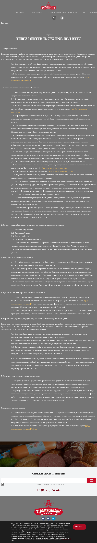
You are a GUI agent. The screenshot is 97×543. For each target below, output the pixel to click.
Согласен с (50, 484)
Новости (72, 13)
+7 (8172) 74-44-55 (50, 490)
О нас (83, 13)
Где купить (37, 13)
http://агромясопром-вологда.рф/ (54, 168)
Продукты (20, 13)
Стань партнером (58, 13)
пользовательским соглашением (54, 484)
